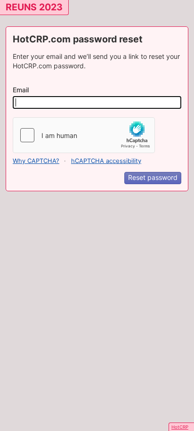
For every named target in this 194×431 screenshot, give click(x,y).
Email (21, 90)
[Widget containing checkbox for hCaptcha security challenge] (84, 135)
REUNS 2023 (34, 7)
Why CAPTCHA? (36, 160)
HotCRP (179, 427)
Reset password (153, 177)
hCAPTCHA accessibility (106, 160)
